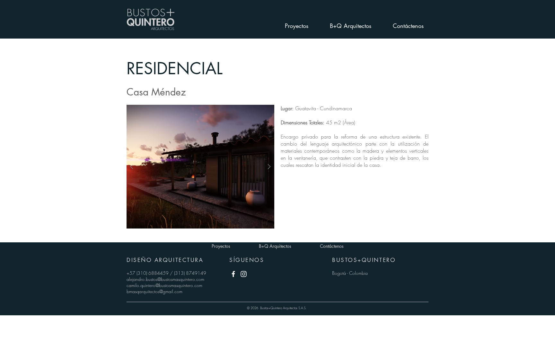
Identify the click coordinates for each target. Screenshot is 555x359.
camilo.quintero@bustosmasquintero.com (164, 285)
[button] (200, 167)
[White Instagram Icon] (244, 274)
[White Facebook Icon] (233, 274)
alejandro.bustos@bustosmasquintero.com (165, 279)
